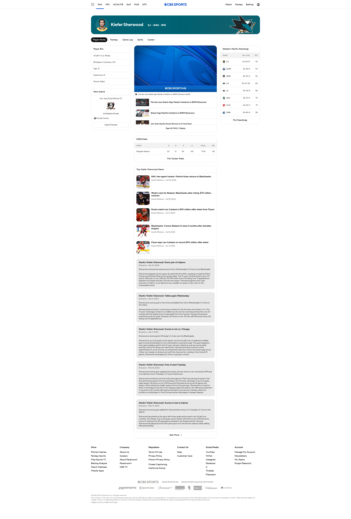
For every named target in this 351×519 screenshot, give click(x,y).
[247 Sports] (127, 487)
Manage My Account (245, 452)
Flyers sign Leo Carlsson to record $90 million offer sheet (179, 242)
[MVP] (198, 487)
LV (227, 61)
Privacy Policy (155, 456)
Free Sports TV (98, 459)
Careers (124, 456)
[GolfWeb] (227, 488)
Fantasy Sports (98, 456)
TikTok (209, 456)
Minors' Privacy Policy (159, 459)
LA (227, 83)
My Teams (240, 459)
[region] (175, 69)
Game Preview (111, 125)
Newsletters (241, 456)
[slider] (175, 84)
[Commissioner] (182, 487)
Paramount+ (126, 463)
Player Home (99, 39)
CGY (228, 105)
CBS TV (124, 467)
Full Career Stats (175, 158)
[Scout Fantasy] (211, 487)
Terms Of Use (155, 452)
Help (179, 452)
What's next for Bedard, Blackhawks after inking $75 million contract (181, 194)
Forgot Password (243, 463)
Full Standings (240, 120)
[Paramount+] (165, 487)
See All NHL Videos (175, 128)
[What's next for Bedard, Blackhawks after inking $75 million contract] (143, 198)
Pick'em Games (98, 452)
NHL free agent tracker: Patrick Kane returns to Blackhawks (181, 176)
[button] (92, 4)
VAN (228, 112)
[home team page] (111, 106)
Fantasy (114, 39)
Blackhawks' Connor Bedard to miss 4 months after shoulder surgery (181, 227)
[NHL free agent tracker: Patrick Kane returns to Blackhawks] (143, 181)
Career (151, 39)
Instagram (211, 459)
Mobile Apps (97, 470)
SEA (228, 98)
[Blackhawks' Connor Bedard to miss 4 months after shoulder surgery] (143, 231)
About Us (124, 452)
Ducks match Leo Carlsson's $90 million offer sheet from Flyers (182, 209)
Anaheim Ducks (112, 113)
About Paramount (128, 459)
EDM (228, 69)
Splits (140, 39)
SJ (227, 91)
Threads (210, 470)
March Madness (99, 467)
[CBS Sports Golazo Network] (197, 481)
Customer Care (184, 456)
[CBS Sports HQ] (170, 481)
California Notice (156, 468)
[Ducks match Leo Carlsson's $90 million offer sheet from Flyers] (143, 214)
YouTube (210, 452)
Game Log (127, 39)
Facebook (210, 463)
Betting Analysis (99, 463)
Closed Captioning (157, 464)
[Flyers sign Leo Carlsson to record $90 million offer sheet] (143, 247)
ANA (228, 76)
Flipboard (211, 474)
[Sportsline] (147, 487)
